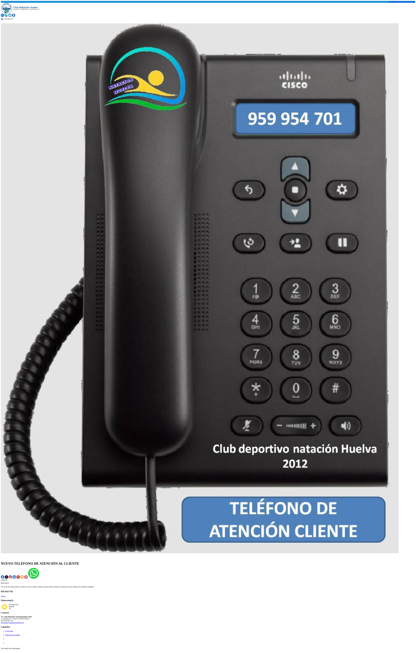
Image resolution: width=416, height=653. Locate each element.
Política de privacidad (12, 635)
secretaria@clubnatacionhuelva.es (12, 623)
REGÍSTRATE (394, 2)
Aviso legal (9, 631)
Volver (3, 596)
